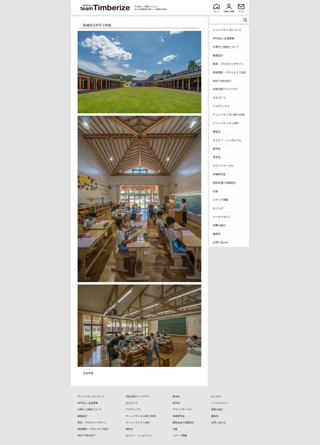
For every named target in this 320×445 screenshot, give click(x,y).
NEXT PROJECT (222, 80)
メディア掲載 (220, 199)
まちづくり (219, 97)
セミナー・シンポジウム (227, 140)
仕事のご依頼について (226, 46)
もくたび (218, 208)
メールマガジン (222, 216)
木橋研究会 (219, 174)
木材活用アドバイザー (226, 89)
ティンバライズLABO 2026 (228, 114)
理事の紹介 (219, 225)
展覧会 (217, 131)
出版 (215, 191)
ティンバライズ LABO (226, 123)
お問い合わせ (220, 242)
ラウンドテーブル (223, 165)
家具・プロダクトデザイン (228, 63)
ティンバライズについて (227, 29)
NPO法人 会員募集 (223, 38)
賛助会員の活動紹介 (224, 182)
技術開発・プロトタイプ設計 (229, 72)
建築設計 (218, 55)
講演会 (217, 148)
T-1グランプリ (221, 106)
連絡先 (217, 233)
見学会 (217, 157)
